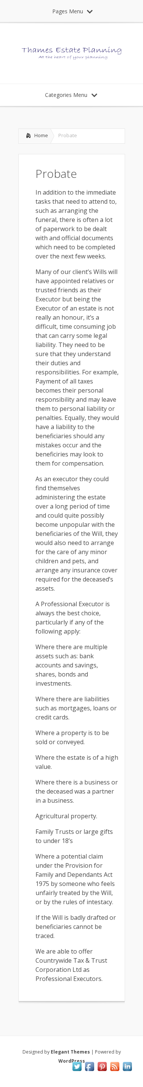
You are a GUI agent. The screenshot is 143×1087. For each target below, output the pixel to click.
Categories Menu (66, 94)
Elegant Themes (70, 1052)
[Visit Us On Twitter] (77, 1070)
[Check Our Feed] (114, 1070)
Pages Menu (67, 11)
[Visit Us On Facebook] (89, 1070)
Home (41, 135)
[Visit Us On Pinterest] (102, 1070)
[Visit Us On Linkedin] (127, 1070)
